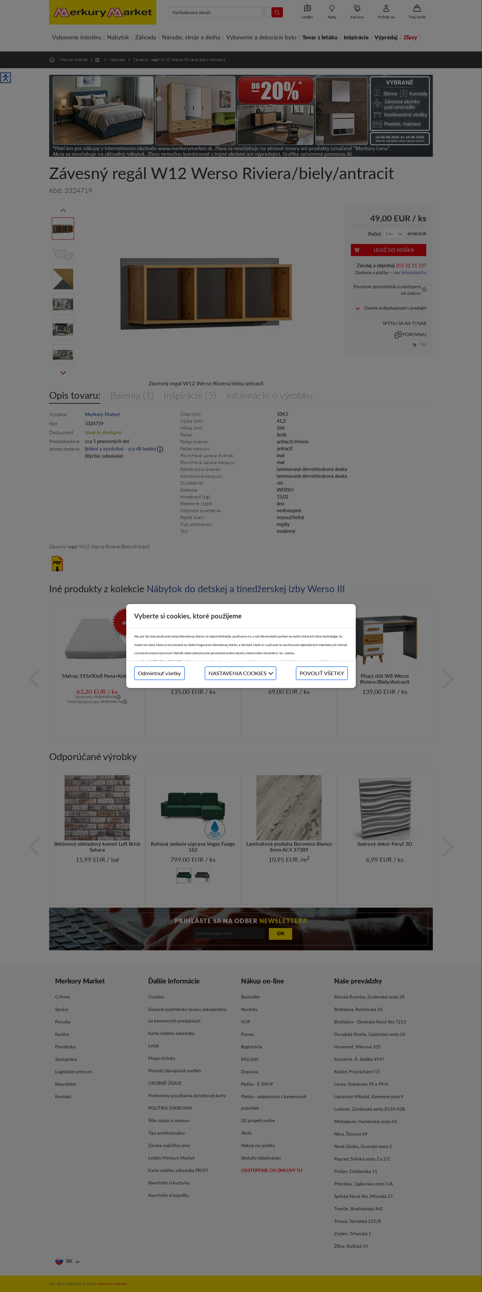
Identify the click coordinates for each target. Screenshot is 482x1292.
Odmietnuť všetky (159, 673)
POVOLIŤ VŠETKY (322, 673)
